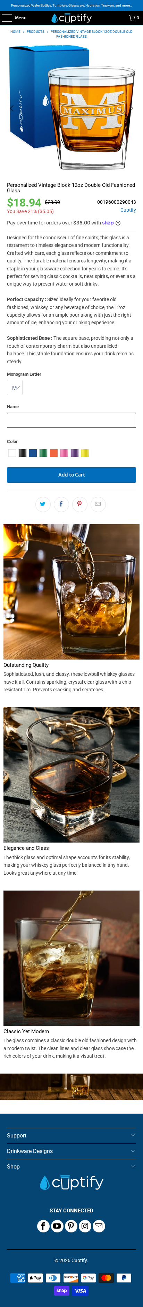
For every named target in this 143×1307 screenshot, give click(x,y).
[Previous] (12, 108)
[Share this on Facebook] (61, 504)
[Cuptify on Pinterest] (71, 1226)
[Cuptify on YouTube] (57, 1226)
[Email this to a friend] (98, 504)
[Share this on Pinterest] (79, 504)
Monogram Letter (24, 374)
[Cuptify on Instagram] (85, 1226)
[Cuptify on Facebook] (43, 1226)
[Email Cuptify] (99, 1226)
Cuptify (128, 210)
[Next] (130, 108)
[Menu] (3, 18)
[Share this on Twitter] (43, 504)
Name (13, 406)
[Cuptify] (71, 18)
